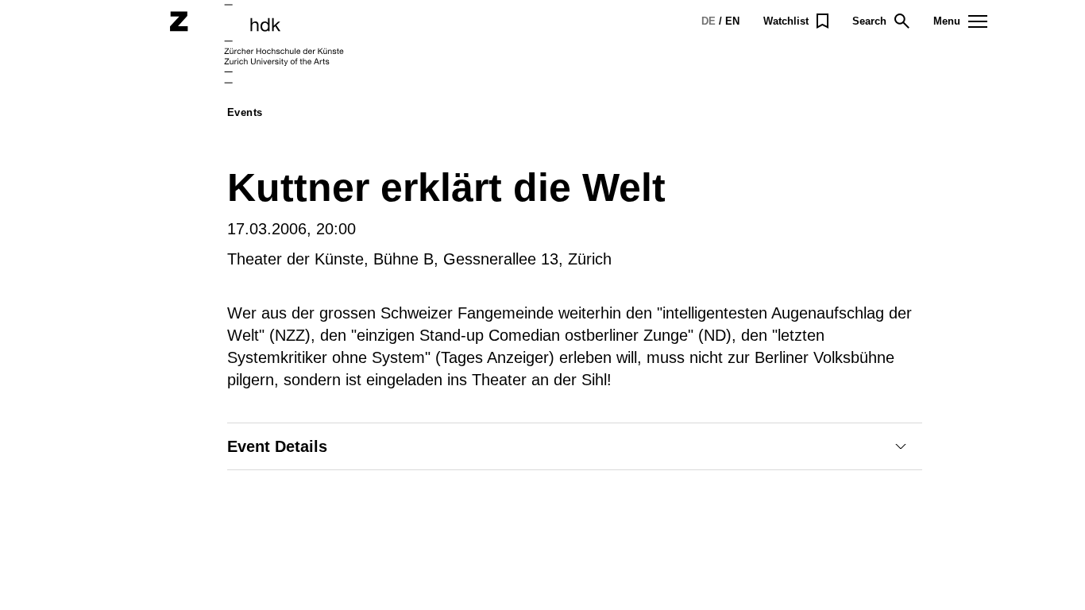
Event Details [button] (277, 446)
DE (708, 21)
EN (732, 21)
